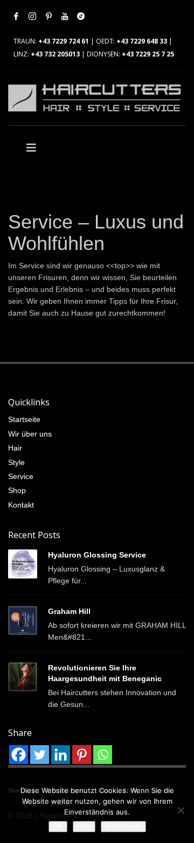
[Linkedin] (60, 754)
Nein (84, 826)
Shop (17, 490)
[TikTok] (81, 16)
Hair (15, 448)
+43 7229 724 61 (63, 41)
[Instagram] (32, 16)
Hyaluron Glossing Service (97, 555)
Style (16, 462)
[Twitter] (39, 754)
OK (58, 826)
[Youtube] (65, 16)
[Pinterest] (48, 16)
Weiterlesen (123, 826)
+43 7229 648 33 (141, 41)
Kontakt (21, 505)
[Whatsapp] (102, 754)
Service (20, 476)
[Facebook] (16, 16)
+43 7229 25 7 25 (148, 54)
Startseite (24, 419)
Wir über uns (30, 434)
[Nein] (180, 810)
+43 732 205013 (55, 54)
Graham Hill (69, 611)
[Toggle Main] (52, 148)
